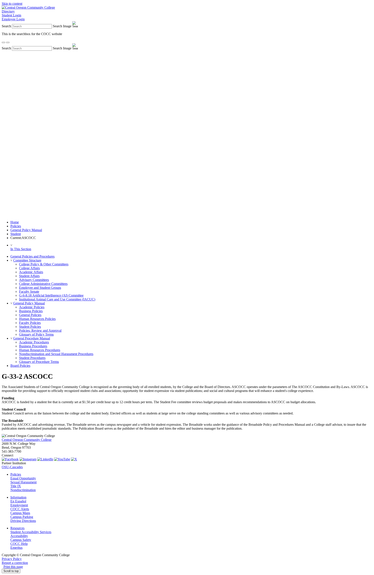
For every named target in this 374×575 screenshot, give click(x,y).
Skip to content (12, 3)
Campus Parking (21, 517)
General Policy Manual (26, 230)
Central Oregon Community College (27, 440)
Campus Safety (20, 540)
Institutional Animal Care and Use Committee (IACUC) (57, 299)
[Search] (3, 42)
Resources (17, 528)
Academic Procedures (34, 342)
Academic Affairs (31, 272)
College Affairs (29, 268)
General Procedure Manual (31, 338)
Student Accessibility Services (30, 532)
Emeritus (16, 547)
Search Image (62, 26)
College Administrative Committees (43, 284)
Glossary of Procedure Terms (39, 362)
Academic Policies (31, 307)
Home (14, 222)
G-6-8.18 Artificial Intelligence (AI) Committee (51, 295)
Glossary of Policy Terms (36, 334)
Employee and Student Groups (40, 287)
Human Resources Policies (37, 319)
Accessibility (19, 536)
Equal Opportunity (23, 478)
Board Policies (20, 365)
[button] (11, 260)
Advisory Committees (34, 280)
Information (18, 497)
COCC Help (19, 544)
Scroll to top (11, 571)
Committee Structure (27, 260)
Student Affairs (29, 276)
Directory (8, 11)
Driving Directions (23, 521)
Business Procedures (33, 346)
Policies (15, 226)
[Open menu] (8, 42)
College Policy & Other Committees (43, 264)
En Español (18, 501)
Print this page (13, 567)
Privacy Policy (12, 559)
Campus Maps (20, 513)
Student (15, 234)
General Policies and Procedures (32, 256)
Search (6, 26)
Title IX (15, 486)
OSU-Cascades (12, 467)
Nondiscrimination (23, 490)
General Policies (30, 315)
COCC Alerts (19, 509)
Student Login (11, 15)
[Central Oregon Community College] (28, 7)
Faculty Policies (30, 323)
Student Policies (30, 326)
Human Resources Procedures (39, 350)
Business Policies (31, 311)
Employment (19, 505)
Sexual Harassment (23, 482)
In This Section (20, 249)
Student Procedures (32, 358)
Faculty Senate (29, 291)
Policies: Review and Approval (40, 330)
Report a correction (15, 563)
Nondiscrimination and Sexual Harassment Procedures (56, 354)
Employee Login (13, 19)
